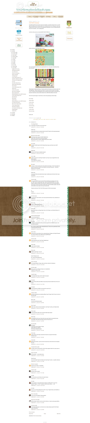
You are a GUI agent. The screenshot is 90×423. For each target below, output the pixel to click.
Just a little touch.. (15, 71)
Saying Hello (14, 110)
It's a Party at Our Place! (16, 102)
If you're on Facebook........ (16, 73)
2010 (12, 112)
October (13, 55)
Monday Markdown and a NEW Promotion (19, 94)
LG (31, 375)
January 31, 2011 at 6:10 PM (37, 314)
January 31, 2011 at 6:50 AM (37, 176)
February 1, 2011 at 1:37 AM (37, 361)
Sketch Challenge (15, 74)
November (14, 53)
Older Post (58, 413)
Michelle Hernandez (34, 135)
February (13, 66)
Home (45, 413)
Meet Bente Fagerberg (16, 106)
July (13, 59)
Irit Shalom (33, 267)
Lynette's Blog (31, 109)
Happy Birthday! (14, 109)
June (13, 60)
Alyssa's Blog (31, 100)
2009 (12, 114)
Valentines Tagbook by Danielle (17, 78)
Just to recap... (14, 99)
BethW (32, 316)
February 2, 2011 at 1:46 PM (37, 409)
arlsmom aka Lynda (34, 399)
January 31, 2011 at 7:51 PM (37, 330)
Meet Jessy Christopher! (16, 91)
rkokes (32, 208)
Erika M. (32, 305)
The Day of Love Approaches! (17, 80)
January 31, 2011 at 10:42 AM (37, 264)
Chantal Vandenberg (34, 215)
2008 (12, 115)
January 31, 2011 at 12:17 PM (37, 284)
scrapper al (33, 292)
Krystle (32, 244)
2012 (12, 49)
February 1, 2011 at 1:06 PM (37, 391)
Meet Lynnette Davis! (15, 92)
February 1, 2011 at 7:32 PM (37, 402)
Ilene (32, 221)
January (13, 67)
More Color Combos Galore (16, 103)
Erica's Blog (31, 98)
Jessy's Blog (31, 107)
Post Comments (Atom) (37, 415)
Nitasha (32, 231)
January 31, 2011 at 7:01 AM (37, 193)
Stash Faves (14, 88)
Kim (31, 381)
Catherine (32, 369)
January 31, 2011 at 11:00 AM (37, 271)
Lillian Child (33, 261)
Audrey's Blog (31, 102)
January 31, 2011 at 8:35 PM (37, 344)
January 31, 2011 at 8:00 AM (37, 229)
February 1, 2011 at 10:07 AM (37, 385)
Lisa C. (32, 156)
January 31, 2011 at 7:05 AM (37, 200)
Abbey (32, 250)
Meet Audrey (14, 98)
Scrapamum (33, 405)
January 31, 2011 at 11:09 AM (37, 277)
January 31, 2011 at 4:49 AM (37, 132)
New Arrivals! (14, 85)
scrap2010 (33, 274)
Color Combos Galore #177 (16, 77)
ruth (31, 388)
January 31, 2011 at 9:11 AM (37, 253)
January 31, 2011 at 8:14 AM (37, 241)
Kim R (32, 143)
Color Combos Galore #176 (16, 87)
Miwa (32, 164)
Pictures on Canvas (19, 35)
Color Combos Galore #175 (16, 95)
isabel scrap (33, 352)
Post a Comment (32, 412)
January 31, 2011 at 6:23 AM (37, 161)
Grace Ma (32, 323)
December (14, 52)
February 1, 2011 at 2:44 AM (37, 367)
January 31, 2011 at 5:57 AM (37, 147)
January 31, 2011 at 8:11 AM (37, 236)
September (14, 56)
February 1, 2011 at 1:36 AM (37, 355)
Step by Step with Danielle (16, 84)
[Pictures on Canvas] (19, 34)
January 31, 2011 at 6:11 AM (37, 153)
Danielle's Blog (31, 105)
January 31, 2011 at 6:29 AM (37, 169)
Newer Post (31, 413)
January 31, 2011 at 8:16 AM (37, 247)
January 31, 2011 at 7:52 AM (37, 218)
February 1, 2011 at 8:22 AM (37, 378)
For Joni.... (14, 81)
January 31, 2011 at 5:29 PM (37, 308)
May (13, 62)
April (13, 63)
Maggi (32, 150)
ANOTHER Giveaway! (16, 70)
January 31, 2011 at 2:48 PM (37, 302)
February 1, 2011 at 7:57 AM (37, 372)
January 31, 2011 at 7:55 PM (37, 337)
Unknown (32, 179)
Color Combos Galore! (16, 105)
